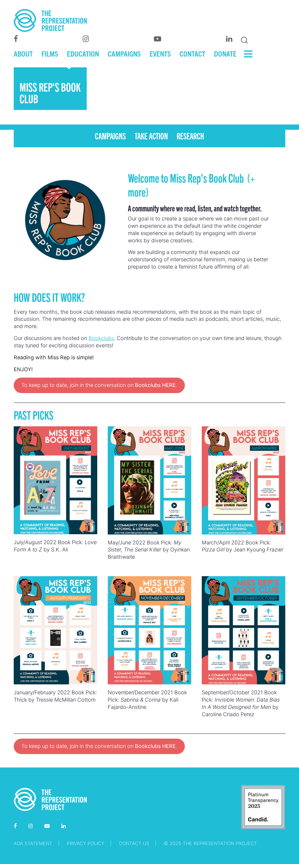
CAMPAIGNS (124, 53)
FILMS (49, 53)
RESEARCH (190, 135)
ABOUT (23, 53)
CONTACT (192, 53)
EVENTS (160, 53)
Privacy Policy (85, 843)
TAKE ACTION (151, 135)
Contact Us (134, 843)
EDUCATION (83, 53)
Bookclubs (101, 338)
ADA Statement (33, 843)
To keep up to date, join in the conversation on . (99, 385)
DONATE (225, 53)
